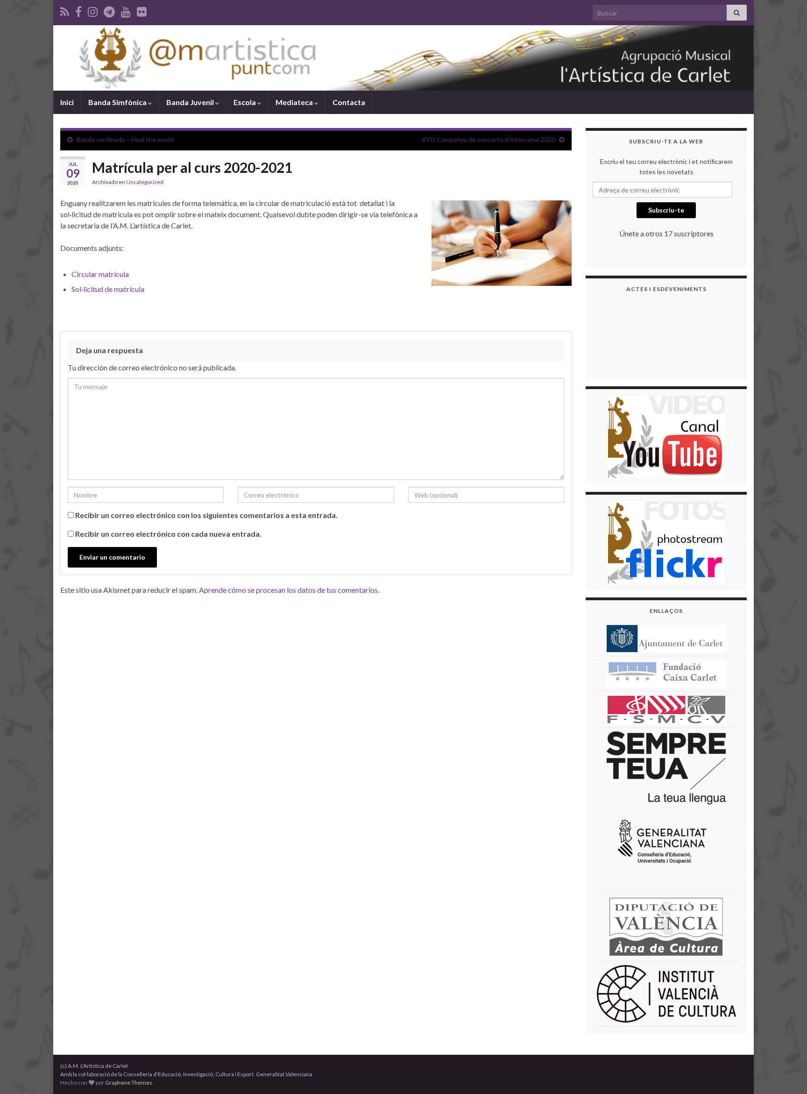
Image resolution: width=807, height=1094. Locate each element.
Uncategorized (144, 181)
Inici (67, 102)
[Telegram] (109, 10)
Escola (245, 102)
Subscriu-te (666, 210)
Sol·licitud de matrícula (107, 288)
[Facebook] (78, 10)
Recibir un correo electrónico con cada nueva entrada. (168, 533)
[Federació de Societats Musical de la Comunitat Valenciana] (666, 709)
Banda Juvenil (190, 102)
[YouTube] (126, 10)
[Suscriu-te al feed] (64, 10)
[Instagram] (93, 10)
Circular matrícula (100, 274)
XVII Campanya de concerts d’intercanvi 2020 (488, 139)
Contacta (349, 102)
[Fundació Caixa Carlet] (666, 673)
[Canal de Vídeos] (666, 436)
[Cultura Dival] (666, 926)
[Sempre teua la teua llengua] (666, 767)
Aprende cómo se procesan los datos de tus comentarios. (289, 589)
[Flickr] (142, 10)
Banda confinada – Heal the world (125, 139)
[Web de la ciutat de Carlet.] (666, 638)
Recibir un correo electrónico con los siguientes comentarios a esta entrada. (206, 515)
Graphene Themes (128, 1082)
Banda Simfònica (118, 102)
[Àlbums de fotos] (666, 541)
